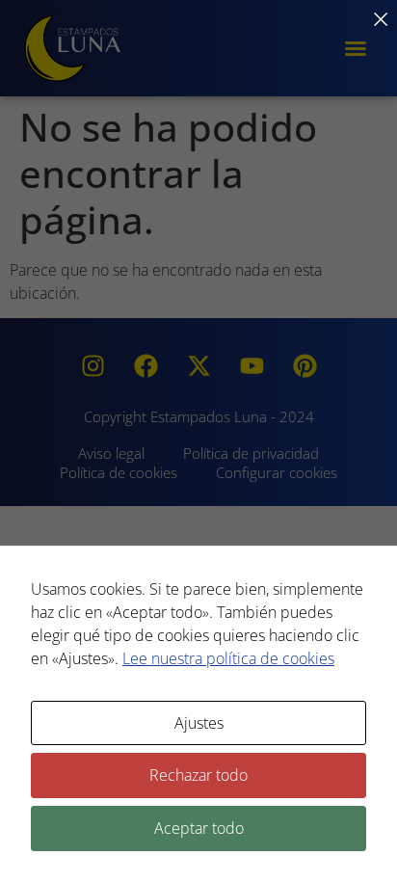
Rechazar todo (198, 775)
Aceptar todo (199, 828)
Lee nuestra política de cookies (228, 658)
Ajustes (199, 723)
